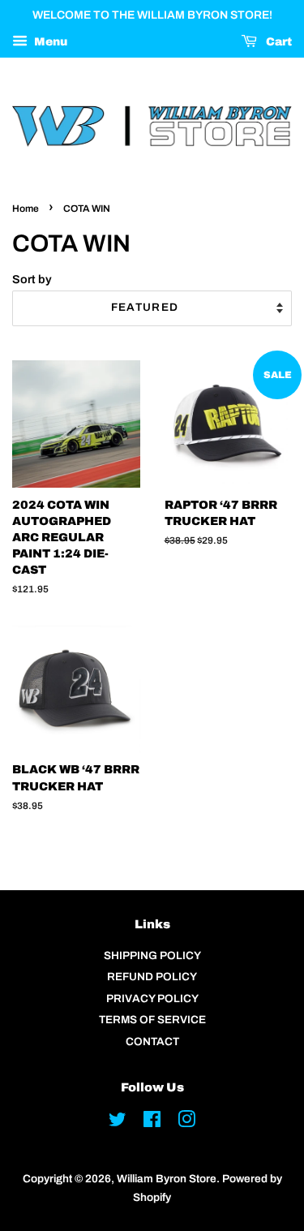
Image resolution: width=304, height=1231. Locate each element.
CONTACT (152, 1041)
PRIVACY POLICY (152, 998)
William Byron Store (166, 1179)
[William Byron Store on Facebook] (152, 1123)
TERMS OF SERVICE (152, 1020)
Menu (49, 42)
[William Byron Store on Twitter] (117, 1123)
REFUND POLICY (152, 977)
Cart (277, 42)
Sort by (32, 279)
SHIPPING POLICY (152, 955)
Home (25, 208)
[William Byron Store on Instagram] (186, 1123)
